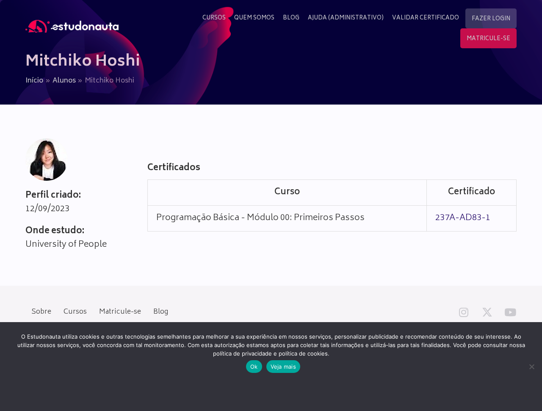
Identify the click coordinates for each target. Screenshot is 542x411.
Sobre (41, 312)
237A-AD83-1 (462, 218)
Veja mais (283, 366)
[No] (531, 366)
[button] (463, 312)
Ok (254, 366)
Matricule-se (120, 312)
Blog (160, 312)
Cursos (75, 312)
